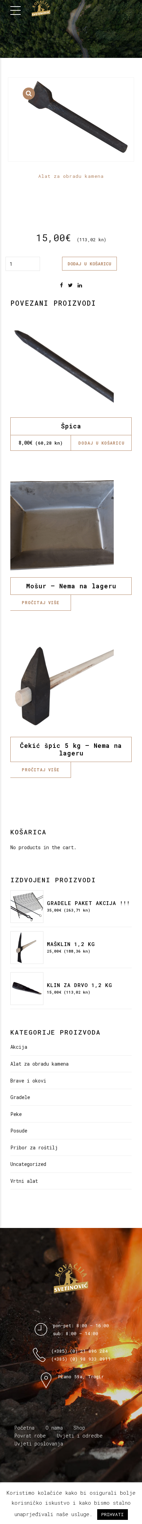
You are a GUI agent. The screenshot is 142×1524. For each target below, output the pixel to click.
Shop (79, 1427)
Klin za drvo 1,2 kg (79, 985)
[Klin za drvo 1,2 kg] (26, 988)
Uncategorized (28, 1164)
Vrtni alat (24, 1181)
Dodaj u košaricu (89, 263)
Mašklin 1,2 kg (71, 944)
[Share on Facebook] (61, 285)
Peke (16, 1114)
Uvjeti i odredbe (80, 1435)
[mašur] (71, 525)
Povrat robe (30, 1435)
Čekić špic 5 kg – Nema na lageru (71, 749)
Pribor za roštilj (34, 1147)
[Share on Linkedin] (80, 285)
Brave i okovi (28, 1080)
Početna (24, 1427)
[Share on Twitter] (70, 285)
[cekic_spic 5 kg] (71, 685)
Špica (71, 426)
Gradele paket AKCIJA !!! (88, 903)
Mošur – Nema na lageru (71, 586)
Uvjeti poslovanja (38, 1443)
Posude (18, 1130)
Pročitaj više (40, 602)
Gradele (20, 1097)
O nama (54, 1427)
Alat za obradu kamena (71, 176)
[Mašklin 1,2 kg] (26, 947)
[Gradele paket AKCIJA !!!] (26, 906)
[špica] (71, 365)
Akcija (18, 1047)
